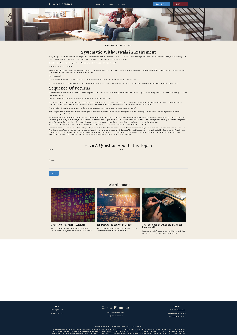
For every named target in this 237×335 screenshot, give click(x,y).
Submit (54, 173)
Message (52, 160)
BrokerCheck (138, 326)
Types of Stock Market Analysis (68, 224)
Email (121, 149)
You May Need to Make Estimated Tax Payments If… (162, 226)
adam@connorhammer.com (115, 312)
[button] (100, 4)
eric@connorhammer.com (115, 316)
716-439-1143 (181, 310)
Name (51, 149)
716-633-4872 (181, 313)
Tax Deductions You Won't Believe (114, 224)
